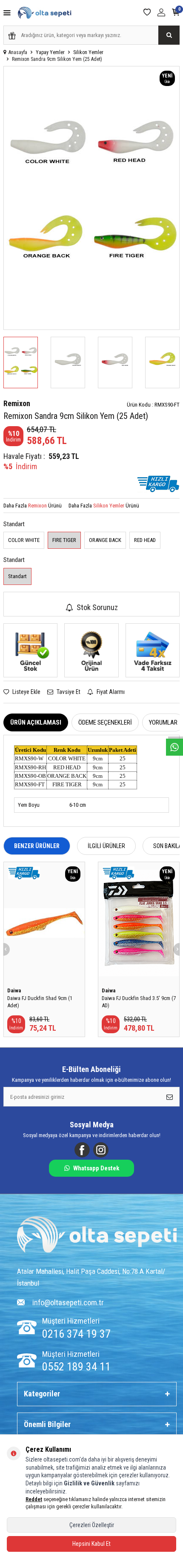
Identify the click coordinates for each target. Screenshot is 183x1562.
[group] (91, 198)
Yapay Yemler (50, 52)
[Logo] (97, 1235)
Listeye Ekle (25, 691)
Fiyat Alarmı (110, 691)
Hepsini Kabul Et (91, 1543)
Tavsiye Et (67, 691)
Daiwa (14, 990)
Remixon (16, 403)
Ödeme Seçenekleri (105, 722)
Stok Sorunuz (97, 607)
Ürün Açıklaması (35, 722)
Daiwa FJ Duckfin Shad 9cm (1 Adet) (39, 1002)
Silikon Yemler (88, 52)
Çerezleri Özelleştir (91, 1525)
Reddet (34, 1499)
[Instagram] (101, 1150)
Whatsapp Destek (96, 1168)
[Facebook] (82, 1150)
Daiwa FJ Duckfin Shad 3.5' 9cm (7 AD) (139, 1002)
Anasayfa (18, 52)
